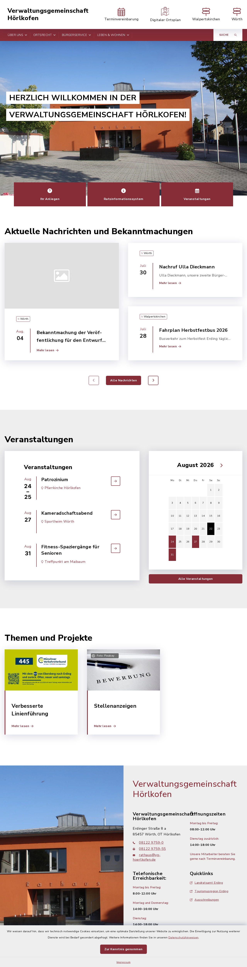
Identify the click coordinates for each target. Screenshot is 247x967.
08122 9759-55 (152, 848)
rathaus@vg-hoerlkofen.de (147, 857)
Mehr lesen (45, 350)
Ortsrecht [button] (42, 35)
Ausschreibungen (207, 900)
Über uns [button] (15, 35)
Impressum (124, 962)
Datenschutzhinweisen (183, 937)
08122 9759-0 (151, 842)
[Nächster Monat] (220, 465)
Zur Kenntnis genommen (123, 949)
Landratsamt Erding (209, 883)
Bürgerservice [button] (74, 35)
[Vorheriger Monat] (171, 465)
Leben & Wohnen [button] (111, 35)
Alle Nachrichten (123, 380)
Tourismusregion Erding (211, 891)
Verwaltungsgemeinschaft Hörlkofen (48, 14)
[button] (153, 380)
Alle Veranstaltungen (195, 579)
